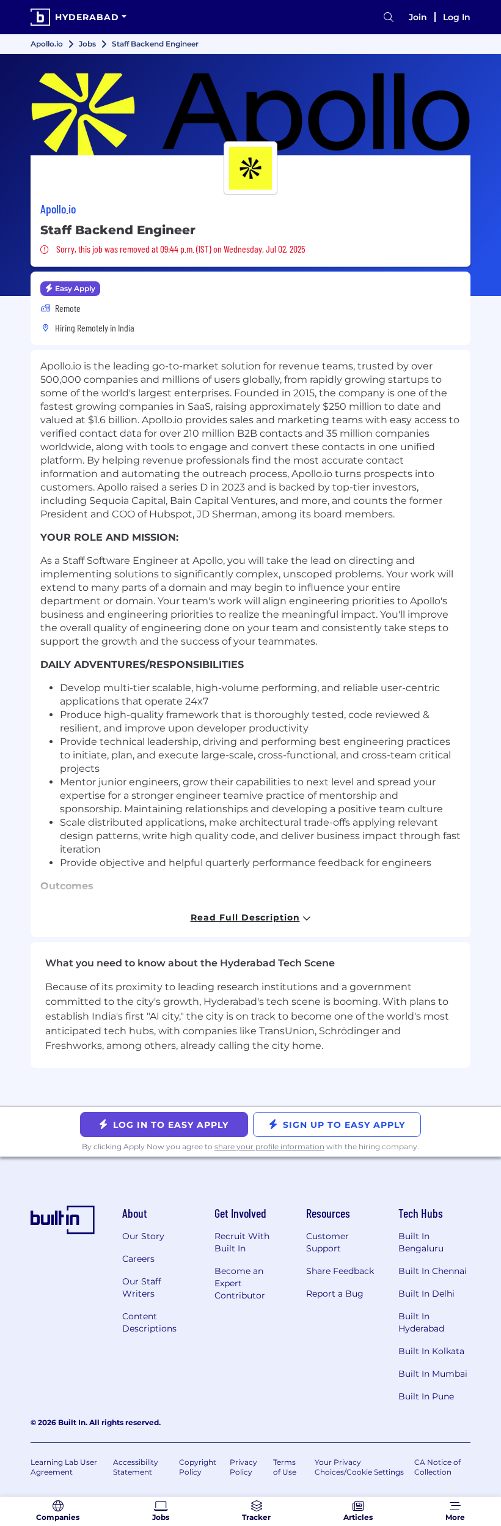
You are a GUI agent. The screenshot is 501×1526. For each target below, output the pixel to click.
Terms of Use (284, 1466)
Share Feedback (340, 1270)
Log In (456, 17)
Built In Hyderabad (421, 1322)
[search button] (388, 17)
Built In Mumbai (432, 1373)
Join (418, 17)
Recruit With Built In (241, 1242)
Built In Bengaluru (421, 1242)
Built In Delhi (426, 1293)
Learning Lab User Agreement (64, 1466)
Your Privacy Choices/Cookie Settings (359, 1466)
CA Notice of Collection (437, 1466)
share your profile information (269, 1146)
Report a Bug (335, 1293)
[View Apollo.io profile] (250, 114)
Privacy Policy (243, 1466)
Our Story (143, 1236)
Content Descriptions (149, 1322)
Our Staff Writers (141, 1287)
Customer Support (327, 1242)
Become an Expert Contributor (239, 1283)
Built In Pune (426, 1396)
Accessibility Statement (135, 1466)
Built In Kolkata (431, 1351)
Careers (138, 1258)
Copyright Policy (197, 1466)
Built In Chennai (432, 1270)
